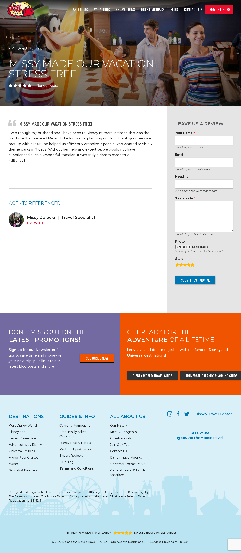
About (80, 9)
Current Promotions (74, 425)
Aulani (13, 464)
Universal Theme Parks (127, 464)
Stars (179, 258)
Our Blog (66, 462)
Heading (181, 176)
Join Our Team (121, 445)
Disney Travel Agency (126, 457)
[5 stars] (192, 264)
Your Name (183, 133)
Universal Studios (22, 451)
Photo (180, 241)
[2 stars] (181, 264)
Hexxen (184, 542)
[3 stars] (185, 264)
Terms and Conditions (76, 468)
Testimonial (184, 198)
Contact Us (118, 451)
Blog (174, 9)
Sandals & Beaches (23, 470)
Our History (119, 425)
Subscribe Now (97, 358)
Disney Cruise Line (22, 438)
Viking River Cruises (23, 457)
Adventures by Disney (25, 445)
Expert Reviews (71, 455)
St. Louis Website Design (120, 542)
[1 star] (177, 264)
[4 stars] (189, 264)
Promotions (125, 9)
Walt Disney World (23, 425)
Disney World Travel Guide (152, 375)
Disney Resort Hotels (75, 443)
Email (179, 154)
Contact (193, 9)
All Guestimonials (26, 48)
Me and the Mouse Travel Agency (88, 532)
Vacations (102, 9)
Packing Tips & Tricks (75, 449)
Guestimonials (152, 9)
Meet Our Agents (123, 432)
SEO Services (152, 542)
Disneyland (17, 432)
